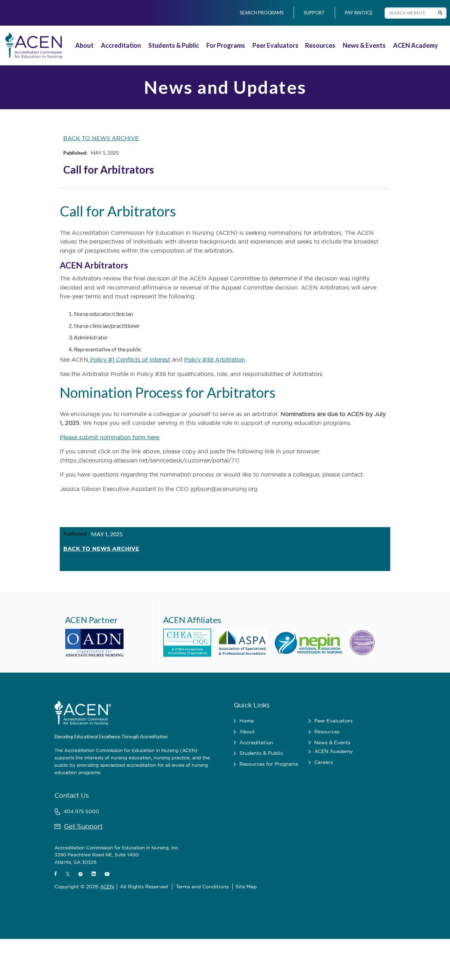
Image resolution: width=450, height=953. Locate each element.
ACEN (107, 886)
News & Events (364, 45)
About (84, 45)
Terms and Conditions (202, 886)
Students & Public (173, 45)
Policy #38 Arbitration (214, 359)
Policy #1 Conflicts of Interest (129, 359)
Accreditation (121, 45)
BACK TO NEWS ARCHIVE (101, 138)
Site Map (246, 886)
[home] (33, 45)
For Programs (225, 45)
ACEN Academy (415, 45)
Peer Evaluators (275, 45)
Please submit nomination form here (109, 437)
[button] (85, 45)
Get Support (83, 826)
